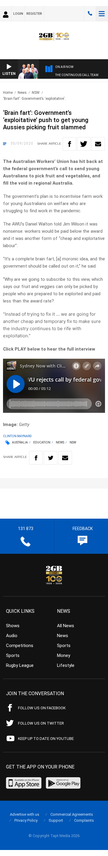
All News (65, 625)
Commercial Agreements (71, 814)
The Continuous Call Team (76, 75)
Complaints (84, 820)
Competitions (19, 645)
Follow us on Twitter (41, 723)
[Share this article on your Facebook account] (69, 144)
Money (63, 655)
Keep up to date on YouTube (46, 738)
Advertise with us (24, 814)
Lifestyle (65, 665)
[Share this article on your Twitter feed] (84, 144)
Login (18, 14)
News (22, 93)
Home (8, 93)
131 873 (90, 13)
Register (34, 14)
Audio (11, 635)
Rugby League (20, 665)
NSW (36, 93)
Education (41, 442)
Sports (13, 655)
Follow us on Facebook (42, 708)
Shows (13, 625)
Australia (20, 442)
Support (56, 820)
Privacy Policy (26, 820)
